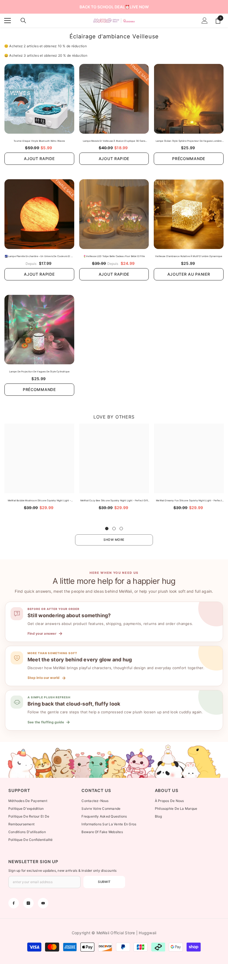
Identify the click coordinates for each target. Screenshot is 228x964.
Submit (104, 882)
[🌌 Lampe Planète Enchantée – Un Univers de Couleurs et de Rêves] (39, 214)
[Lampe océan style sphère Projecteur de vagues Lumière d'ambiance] (189, 99)
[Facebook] (13, 903)
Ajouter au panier (188, 274)
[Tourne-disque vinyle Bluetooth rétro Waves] (39, 99)
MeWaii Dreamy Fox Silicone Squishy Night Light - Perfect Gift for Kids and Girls (189, 500)
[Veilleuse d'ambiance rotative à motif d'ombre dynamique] (189, 214)
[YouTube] (43, 903)
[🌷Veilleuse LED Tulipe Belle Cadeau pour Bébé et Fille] (114, 214)
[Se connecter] (205, 21)
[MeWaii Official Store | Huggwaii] (114, 760)
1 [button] (106, 528)
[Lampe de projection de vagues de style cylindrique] (39, 330)
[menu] (7, 20)
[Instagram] (28, 903)
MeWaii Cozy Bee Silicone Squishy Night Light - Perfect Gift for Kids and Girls (114, 500)
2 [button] (114, 528)
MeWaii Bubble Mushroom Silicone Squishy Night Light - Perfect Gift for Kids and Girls (39, 500)
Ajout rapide (39, 158)
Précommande (188, 158)
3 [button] (121, 528)
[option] (39, 472)
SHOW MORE (114, 540)
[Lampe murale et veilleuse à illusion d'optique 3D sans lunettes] (114, 99)
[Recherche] (23, 20)
